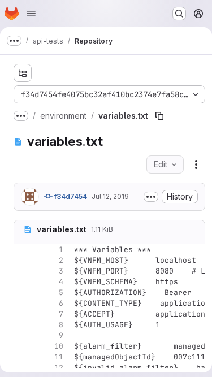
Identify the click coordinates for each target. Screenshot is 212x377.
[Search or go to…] (179, 13)
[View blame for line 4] (24, 281)
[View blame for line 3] (24, 271)
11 (58, 357)
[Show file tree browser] (23, 73)
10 (58, 346)
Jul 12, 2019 (110, 196)
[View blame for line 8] (24, 324)
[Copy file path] (159, 116)
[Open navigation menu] (31, 14)
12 (58, 367)
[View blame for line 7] (24, 314)
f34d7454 (70, 196)
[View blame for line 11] (24, 357)
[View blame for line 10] (24, 346)
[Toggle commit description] (151, 197)
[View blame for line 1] (24, 249)
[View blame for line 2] (24, 260)
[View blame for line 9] (24, 335)
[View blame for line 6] (24, 303)
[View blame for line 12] (24, 367)
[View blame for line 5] (24, 292)
